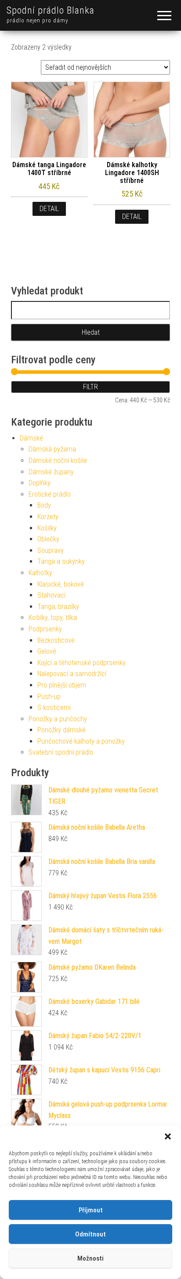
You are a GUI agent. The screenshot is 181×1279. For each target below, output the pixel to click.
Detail (49, 208)
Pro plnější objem (61, 685)
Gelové (46, 651)
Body (44, 505)
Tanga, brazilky (58, 606)
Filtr (90, 387)
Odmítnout (90, 1234)
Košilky (47, 528)
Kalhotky (40, 573)
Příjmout (91, 1210)
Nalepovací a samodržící (71, 674)
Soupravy (50, 550)
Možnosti (90, 1258)
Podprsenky (45, 629)
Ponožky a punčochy (58, 719)
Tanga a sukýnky (61, 561)
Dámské (31, 438)
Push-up (49, 696)
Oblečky (48, 539)
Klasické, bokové (60, 584)
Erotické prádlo (50, 494)
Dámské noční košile (58, 460)
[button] (167, 1136)
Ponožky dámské (61, 730)
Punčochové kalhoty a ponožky (81, 741)
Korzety (47, 516)
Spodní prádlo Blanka (50, 10)
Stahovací (51, 595)
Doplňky (40, 483)
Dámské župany (51, 472)
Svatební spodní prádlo (61, 752)
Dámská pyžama (52, 449)
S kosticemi (54, 707)
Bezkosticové (56, 640)
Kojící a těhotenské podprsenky (81, 663)
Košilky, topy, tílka (53, 617)
